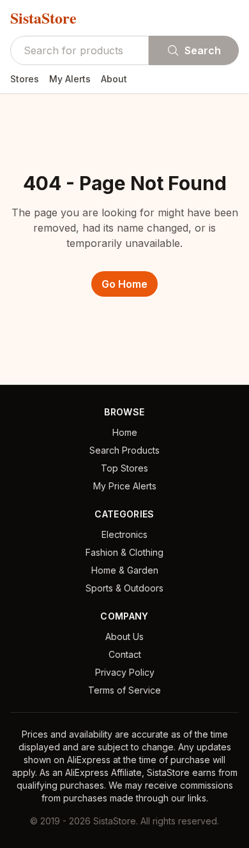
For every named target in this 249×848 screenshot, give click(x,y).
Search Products (124, 450)
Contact (125, 654)
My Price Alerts (124, 485)
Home (124, 432)
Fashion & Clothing (124, 552)
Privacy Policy (125, 672)
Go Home (124, 284)
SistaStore (43, 18)
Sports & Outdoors (124, 588)
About (114, 78)
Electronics (124, 534)
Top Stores (124, 468)
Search (203, 50)
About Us (124, 636)
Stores (24, 78)
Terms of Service (124, 690)
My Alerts (70, 78)
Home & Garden (124, 570)
